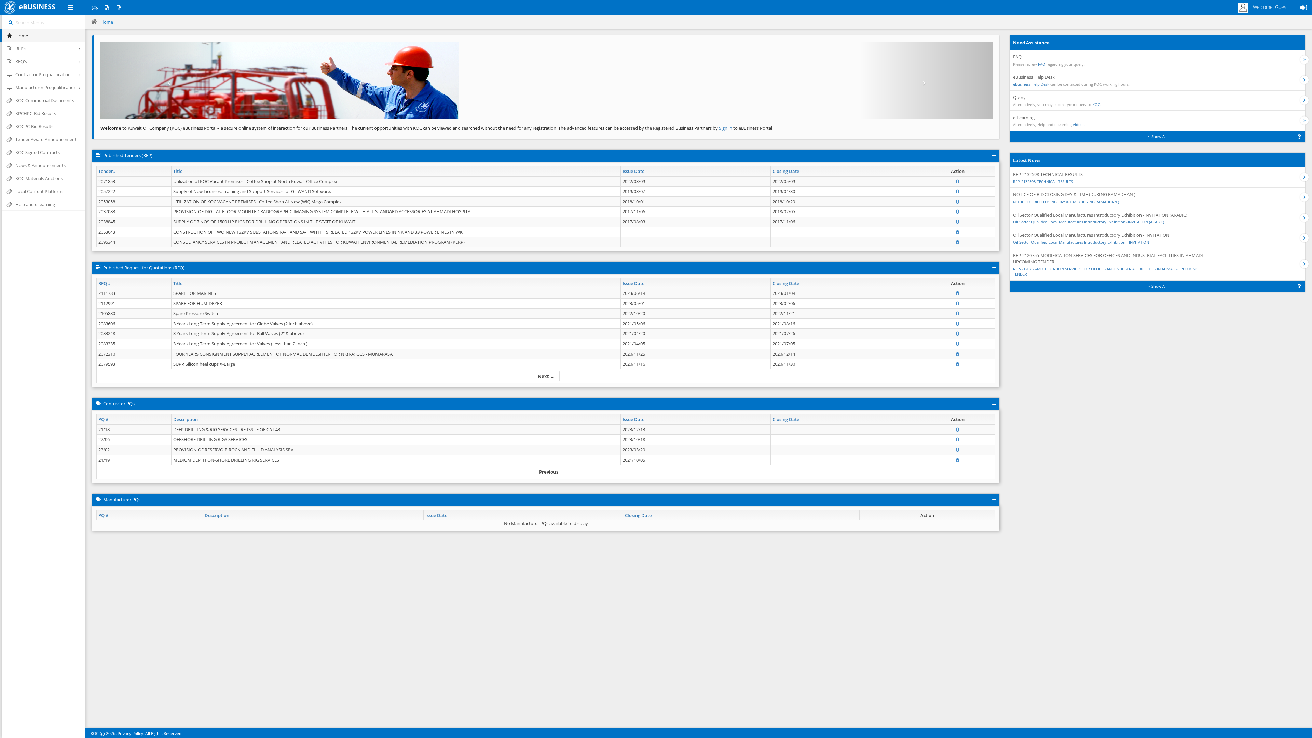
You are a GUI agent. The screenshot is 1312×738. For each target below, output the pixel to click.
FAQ (1042, 64)
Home (106, 22)
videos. (1079, 124)
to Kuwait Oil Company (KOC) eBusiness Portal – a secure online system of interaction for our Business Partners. (224, 128)
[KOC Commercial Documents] (95, 7)
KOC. (1096, 104)
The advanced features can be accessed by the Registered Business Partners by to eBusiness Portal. (665, 128)
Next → (546, 376)
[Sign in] (1303, 7)
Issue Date (633, 171)
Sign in (726, 128)
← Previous (546, 472)
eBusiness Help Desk (1031, 84)
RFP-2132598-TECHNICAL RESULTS (1043, 181)
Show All (1158, 136)
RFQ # (104, 283)
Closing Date (786, 171)
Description (185, 419)
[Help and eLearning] (107, 7)
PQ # (103, 419)
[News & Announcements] (119, 7)
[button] (167, 80)
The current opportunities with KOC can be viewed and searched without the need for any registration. (453, 128)
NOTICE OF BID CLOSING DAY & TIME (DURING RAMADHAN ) (1066, 201)
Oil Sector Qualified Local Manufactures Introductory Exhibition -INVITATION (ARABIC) (1088, 221)
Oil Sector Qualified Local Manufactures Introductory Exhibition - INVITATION (1081, 242)
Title (177, 171)
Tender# (107, 171)
